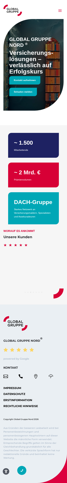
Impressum (12, 388)
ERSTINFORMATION (17, 400)
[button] (21, 470)
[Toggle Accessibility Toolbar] (6, 471)
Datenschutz (14, 394)
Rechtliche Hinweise (20, 406)
